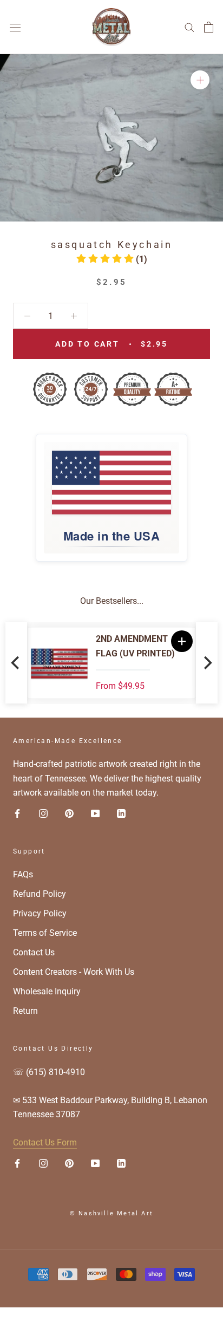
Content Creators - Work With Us (73, 972)
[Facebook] (17, 813)
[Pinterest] (69, 813)
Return (25, 1011)
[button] (111, 259)
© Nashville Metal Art (111, 1213)
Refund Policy (39, 894)
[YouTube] (95, 813)
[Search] (189, 26)
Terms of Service (45, 933)
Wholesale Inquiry (47, 991)
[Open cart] (208, 27)
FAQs (23, 874)
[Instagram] (43, 813)
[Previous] (16, 663)
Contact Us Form (45, 1142)
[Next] (207, 663)
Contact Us (34, 952)
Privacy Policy (40, 913)
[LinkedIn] (121, 813)
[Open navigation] (15, 27)
